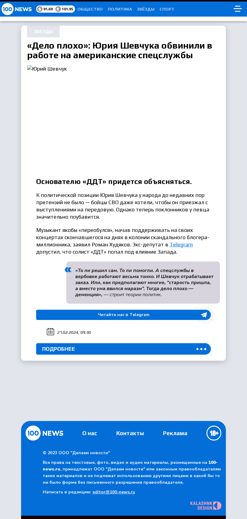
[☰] (237, 9)
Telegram (181, 244)
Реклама (175, 433)
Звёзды (146, 9)
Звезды (43, 31)
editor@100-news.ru (113, 492)
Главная (44, 433)
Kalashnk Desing (205, 506)
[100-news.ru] (18, 9)
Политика (120, 9)
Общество (90, 9)
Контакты (130, 433)
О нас (89, 433)
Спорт (167, 9)
